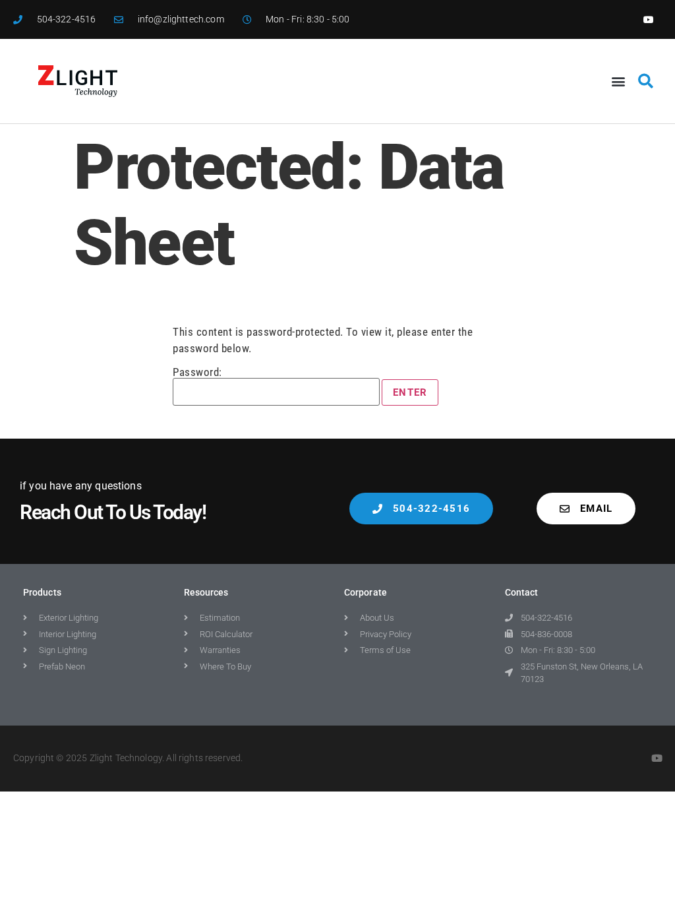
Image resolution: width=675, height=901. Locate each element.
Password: (197, 373)
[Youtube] (649, 19)
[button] (618, 81)
